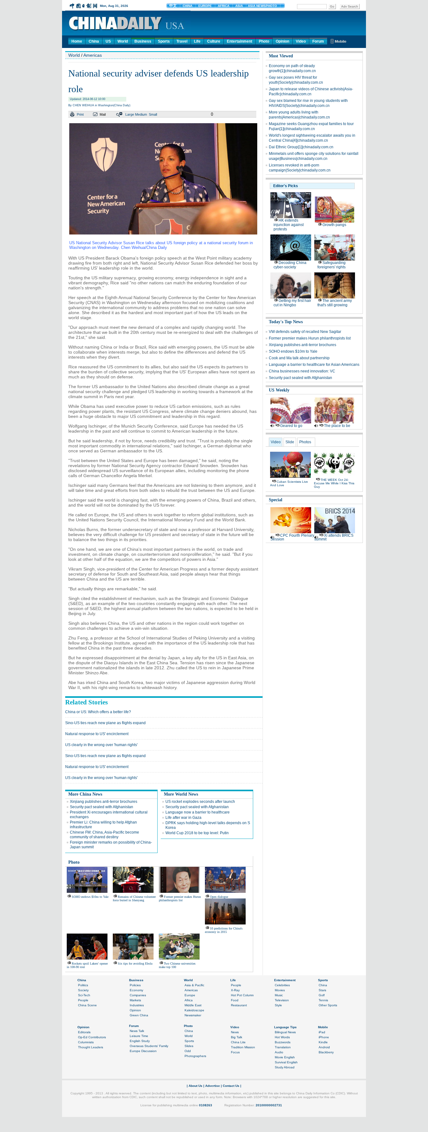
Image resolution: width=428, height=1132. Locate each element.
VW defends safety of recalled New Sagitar (305, 331)
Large (129, 114)
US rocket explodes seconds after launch (200, 801)
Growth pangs (334, 225)
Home (76, 41)
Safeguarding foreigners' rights (331, 265)
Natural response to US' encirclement (96, 734)
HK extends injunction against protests (289, 224)
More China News (85, 794)
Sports (164, 41)
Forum (318, 41)
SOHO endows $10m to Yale (90, 896)
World (122, 41)
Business (142, 41)
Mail (103, 114)
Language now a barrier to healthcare (197, 812)
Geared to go (291, 426)
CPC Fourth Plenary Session (292, 537)
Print (80, 114)
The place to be (337, 426)
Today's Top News (286, 321)
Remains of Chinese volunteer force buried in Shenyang (134, 898)
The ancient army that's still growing (334, 302)
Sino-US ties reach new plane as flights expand (105, 723)
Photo (264, 41)
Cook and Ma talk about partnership (299, 358)
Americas (92, 55)
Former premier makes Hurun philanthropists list (180, 898)
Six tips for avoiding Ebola (135, 963)
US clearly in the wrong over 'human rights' (101, 745)
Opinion (282, 41)
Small (153, 114)
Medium (141, 114)
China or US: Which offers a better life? (98, 712)
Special (275, 500)
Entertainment (239, 41)
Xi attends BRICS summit (333, 537)
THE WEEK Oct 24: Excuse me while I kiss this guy (334, 483)
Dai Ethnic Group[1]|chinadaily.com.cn (301, 147)
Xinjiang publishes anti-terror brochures (103, 801)
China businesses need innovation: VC (302, 371)
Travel (181, 41)
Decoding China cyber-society (290, 265)
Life (197, 41)
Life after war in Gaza (183, 817)
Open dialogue (219, 896)
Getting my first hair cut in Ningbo (292, 302)
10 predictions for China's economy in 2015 (224, 930)
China (94, 41)
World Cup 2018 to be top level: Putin (197, 833)
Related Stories (86, 702)
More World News (181, 794)
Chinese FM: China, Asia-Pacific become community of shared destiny (104, 834)
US (108, 41)
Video (301, 41)
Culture (213, 41)
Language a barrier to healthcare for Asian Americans (314, 364)
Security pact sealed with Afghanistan (101, 807)
